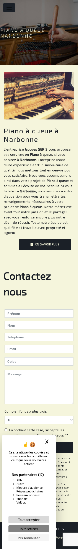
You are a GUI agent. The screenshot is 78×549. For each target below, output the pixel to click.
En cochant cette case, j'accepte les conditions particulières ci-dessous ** (38, 432)
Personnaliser (29, 538)
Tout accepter (29, 519)
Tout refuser (28, 529)
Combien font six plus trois (26, 411)
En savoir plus (46, 244)
